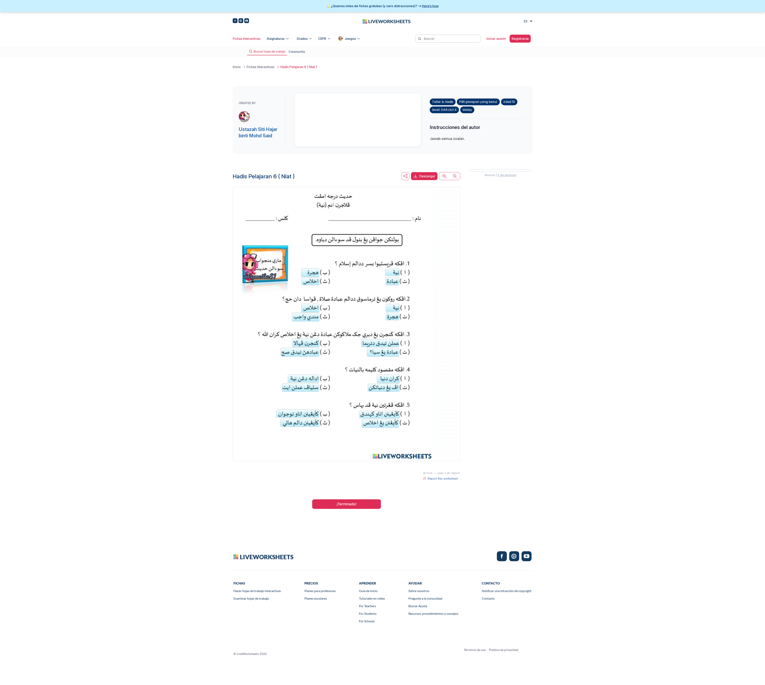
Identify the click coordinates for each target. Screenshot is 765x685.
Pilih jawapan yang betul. (478, 102)
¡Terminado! (346, 504)
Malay (467, 109)
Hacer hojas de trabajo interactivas (257, 591)
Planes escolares (315, 598)
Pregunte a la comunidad (425, 598)
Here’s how (430, 6)
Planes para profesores (320, 591)
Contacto (488, 598)
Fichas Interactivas (246, 39)
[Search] (420, 38)
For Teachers (367, 606)
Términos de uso (475, 650)
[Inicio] (386, 21)
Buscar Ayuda (417, 606)
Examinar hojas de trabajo (251, 598)
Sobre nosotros (418, 591)
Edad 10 (509, 102)
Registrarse (520, 39)
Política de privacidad (503, 650)
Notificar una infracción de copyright (507, 591)
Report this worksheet (443, 478)
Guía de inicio (368, 591)
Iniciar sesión (496, 39)
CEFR (322, 39)
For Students (368, 613)
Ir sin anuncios (507, 175)
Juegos (350, 39)
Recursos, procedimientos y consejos (433, 613)
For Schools (367, 621)
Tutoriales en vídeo (372, 598)
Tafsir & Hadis (442, 102)
